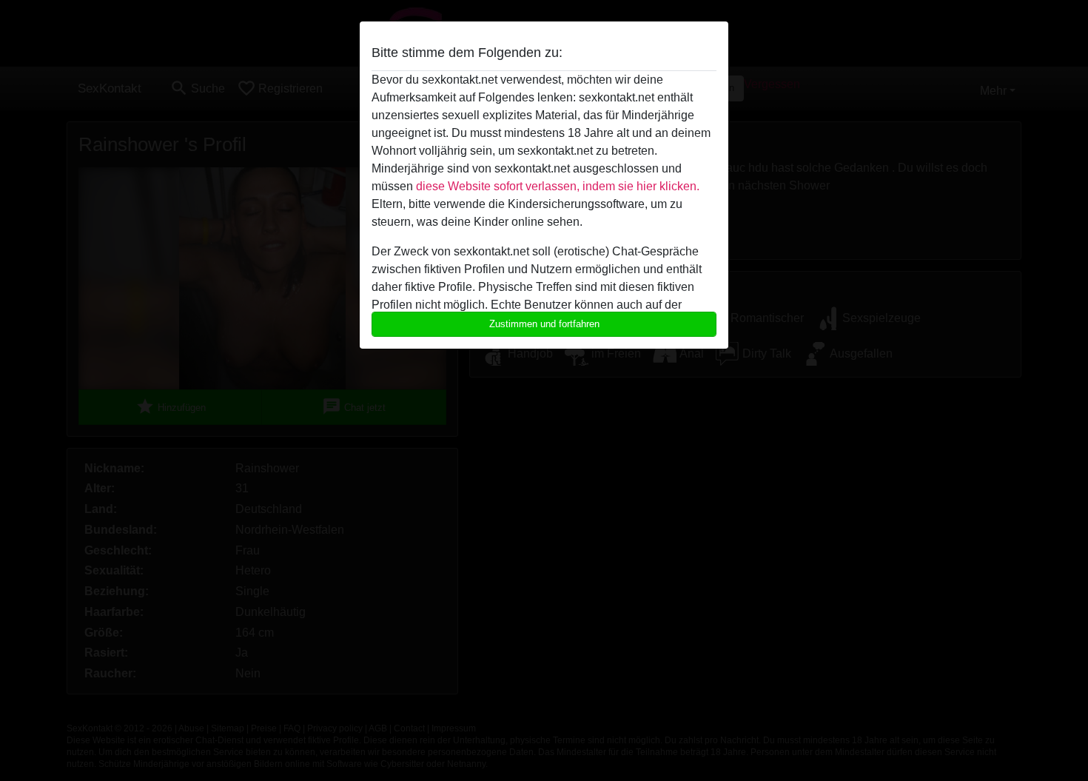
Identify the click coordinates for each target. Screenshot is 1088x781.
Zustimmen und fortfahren (544, 323)
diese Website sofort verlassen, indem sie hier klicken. (557, 186)
